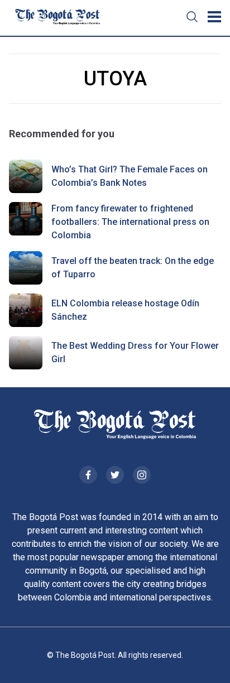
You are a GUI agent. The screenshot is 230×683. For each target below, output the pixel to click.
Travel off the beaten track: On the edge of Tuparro (132, 268)
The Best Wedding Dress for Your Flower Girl (135, 352)
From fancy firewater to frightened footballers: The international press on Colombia (130, 222)
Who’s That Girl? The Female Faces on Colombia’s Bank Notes (129, 176)
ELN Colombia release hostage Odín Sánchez (125, 310)
